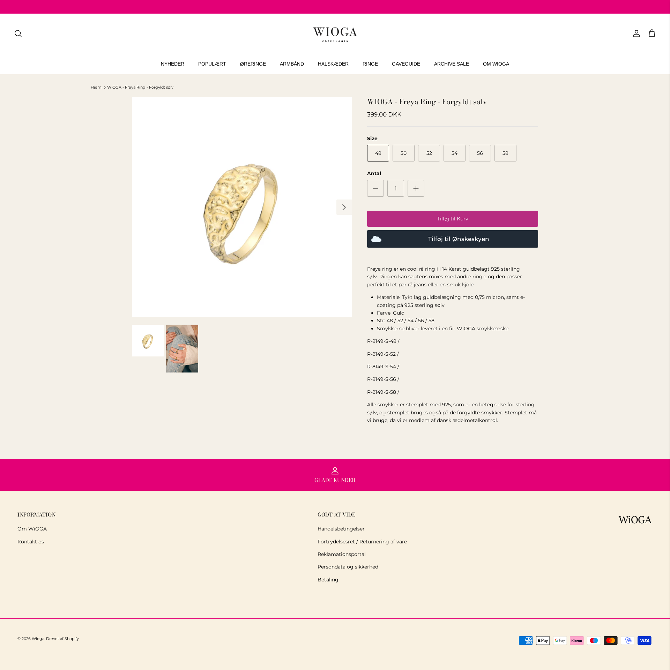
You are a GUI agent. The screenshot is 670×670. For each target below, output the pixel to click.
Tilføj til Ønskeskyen (458, 238)
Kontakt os (30, 542)
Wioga (38, 638)
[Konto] (635, 33)
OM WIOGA (496, 64)
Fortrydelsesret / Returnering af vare (362, 542)
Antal (374, 173)
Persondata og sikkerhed (348, 567)
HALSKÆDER (333, 64)
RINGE (370, 64)
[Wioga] (335, 34)
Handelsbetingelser (341, 529)
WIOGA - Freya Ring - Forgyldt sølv (140, 87)
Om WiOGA (32, 529)
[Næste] (344, 207)
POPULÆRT (212, 64)
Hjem (96, 87)
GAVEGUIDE (406, 64)
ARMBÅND (292, 64)
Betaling (328, 580)
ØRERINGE (253, 64)
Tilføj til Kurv (452, 219)
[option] (242, 207)
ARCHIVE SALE (451, 64)
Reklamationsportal (342, 554)
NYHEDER (172, 64)
